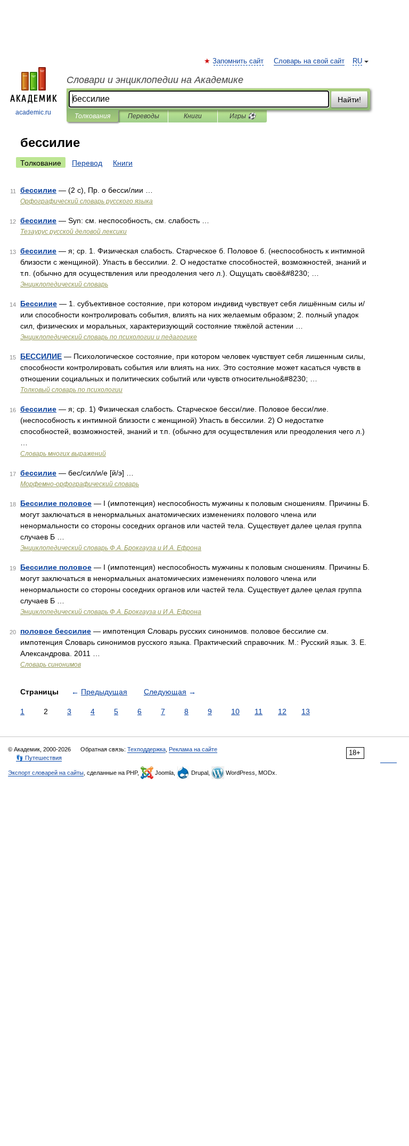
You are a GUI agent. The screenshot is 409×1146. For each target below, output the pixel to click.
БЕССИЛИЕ (41, 356)
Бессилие (38, 303)
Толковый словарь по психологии (71, 390)
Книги (193, 116)
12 (282, 711)
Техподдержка (146, 749)
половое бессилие (55, 631)
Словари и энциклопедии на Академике (155, 80)
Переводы (143, 116)
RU (357, 61)
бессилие (38, 190)
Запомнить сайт (239, 61)
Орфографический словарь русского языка (86, 201)
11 (259, 711)
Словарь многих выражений (63, 453)
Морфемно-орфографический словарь (79, 484)
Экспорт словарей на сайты (46, 773)
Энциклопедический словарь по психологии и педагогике (108, 337)
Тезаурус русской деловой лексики (73, 231)
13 (305, 711)
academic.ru (33, 112)
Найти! (349, 99)
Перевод (87, 163)
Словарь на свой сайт (309, 61)
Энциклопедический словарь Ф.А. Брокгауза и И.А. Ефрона (110, 548)
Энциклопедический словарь (64, 284)
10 (235, 711)
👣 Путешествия (39, 758)
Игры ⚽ (243, 116)
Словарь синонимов (50, 664)
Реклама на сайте (193, 749)
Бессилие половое (56, 503)
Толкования (92, 116)
